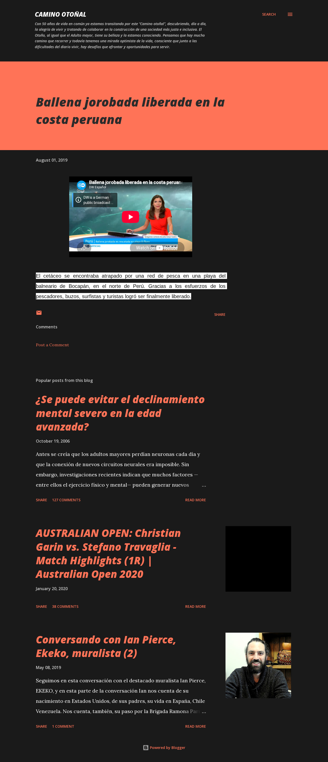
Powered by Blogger (167, 747)
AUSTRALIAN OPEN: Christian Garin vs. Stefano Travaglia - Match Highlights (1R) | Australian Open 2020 (108, 553)
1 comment (63, 726)
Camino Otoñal (60, 14)
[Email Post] (39, 314)
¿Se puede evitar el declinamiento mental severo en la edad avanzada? (120, 413)
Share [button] (219, 314)
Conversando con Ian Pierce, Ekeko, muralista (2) (106, 646)
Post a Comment (52, 344)
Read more (195, 499)
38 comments (65, 606)
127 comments (66, 499)
